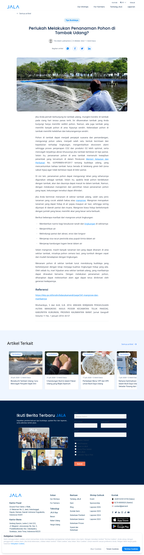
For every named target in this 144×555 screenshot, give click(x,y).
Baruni (52, 516)
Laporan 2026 (95, 507)
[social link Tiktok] (125, 512)
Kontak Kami (75, 511)
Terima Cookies (131, 549)
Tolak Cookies (112, 549)
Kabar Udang (55, 521)
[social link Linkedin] (119, 512)
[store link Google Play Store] (121, 526)
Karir (72, 503)
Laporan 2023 (95, 519)
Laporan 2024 (95, 515)
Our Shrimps (82, 7)
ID (123, 2)
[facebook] (75, 48)
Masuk (132, 2)
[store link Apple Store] (121, 520)
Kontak (114, 2)
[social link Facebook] (113, 512)
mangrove (81, 200)
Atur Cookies (95, 549)
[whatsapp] (67, 48)
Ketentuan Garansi (77, 519)
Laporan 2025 (95, 511)
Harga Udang (55, 525)
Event (92, 499)
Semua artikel (25, 13)
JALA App (54, 512)
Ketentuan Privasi (77, 523)
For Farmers (99, 7)
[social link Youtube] (128, 512)
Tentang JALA (116, 7)
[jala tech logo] (13, 7)
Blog (72, 507)
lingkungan (89, 223)
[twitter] (82, 48)
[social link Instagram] (122, 512)
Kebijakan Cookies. (18, 544)
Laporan (131, 7)
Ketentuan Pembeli (77, 515)
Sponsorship (95, 503)
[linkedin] (89, 48)
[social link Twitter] (116, 512)
